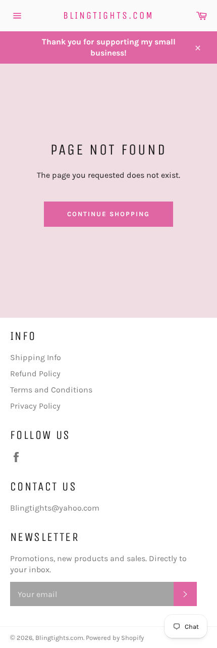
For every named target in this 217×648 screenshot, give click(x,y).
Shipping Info (35, 357)
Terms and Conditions (51, 389)
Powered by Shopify (115, 637)
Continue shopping (108, 214)
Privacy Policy (35, 406)
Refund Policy (35, 373)
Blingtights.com (108, 15)
